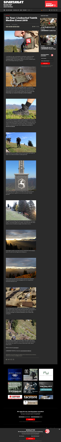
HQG (17, 26)
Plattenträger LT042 (22, 87)
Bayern (11, 26)
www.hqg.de (15, 347)
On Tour (8, 15)
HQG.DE (30, 92)
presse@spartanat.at (18, 355)
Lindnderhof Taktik (9, 59)
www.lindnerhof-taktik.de (25, 350)
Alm (7, 26)
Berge (14, 26)
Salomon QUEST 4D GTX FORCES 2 (21, 120)
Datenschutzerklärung (35, 440)
